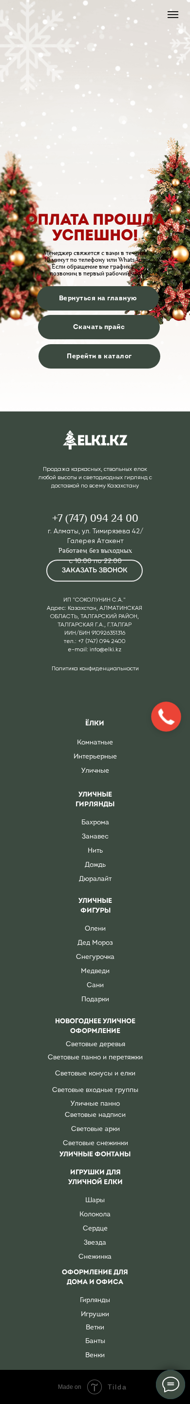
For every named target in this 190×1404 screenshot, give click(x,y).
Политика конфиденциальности (95, 668)
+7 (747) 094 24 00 (95, 518)
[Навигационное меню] (173, 14)
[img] (95, 439)
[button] (94, 571)
